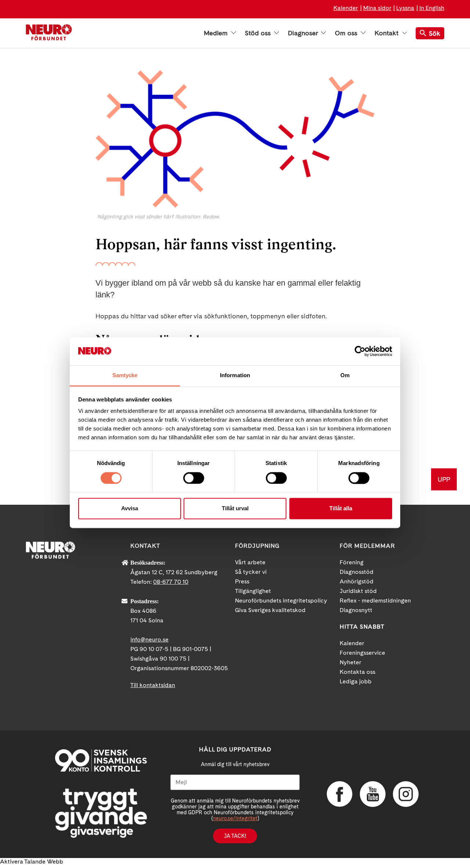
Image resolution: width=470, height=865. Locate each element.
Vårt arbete (250, 562)
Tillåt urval (235, 508)
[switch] (193, 478)
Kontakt (387, 33)
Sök (434, 33)
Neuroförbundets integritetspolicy (281, 600)
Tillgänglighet (253, 590)
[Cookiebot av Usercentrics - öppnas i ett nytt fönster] (360, 351)
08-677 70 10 (170, 581)
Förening (352, 562)
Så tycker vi (251, 571)
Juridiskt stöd (358, 590)
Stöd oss (258, 33)
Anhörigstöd (356, 581)
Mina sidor (377, 7)
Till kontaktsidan (152, 685)
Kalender (345, 7)
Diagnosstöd (356, 571)
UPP (444, 479)
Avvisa (129, 508)
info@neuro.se (149, 639)
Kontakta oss (357, 671)
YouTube (373, 794)
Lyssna (405, 7)
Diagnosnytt (356, 610)
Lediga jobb (356, 681)
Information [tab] (235, 375)
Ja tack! (235, 836)
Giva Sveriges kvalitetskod (270, 610)
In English (431, 7)
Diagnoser (303, 33)
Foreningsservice (362, 652)
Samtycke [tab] (125, 375)
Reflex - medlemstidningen (375, 600)
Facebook (339, 794)
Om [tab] (345, 375)
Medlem (216, 33)
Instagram (406, 794)
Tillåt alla (340, 508)
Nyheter (350, 662)
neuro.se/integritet (235, 818)
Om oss (347, 33)
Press (242, 581)
